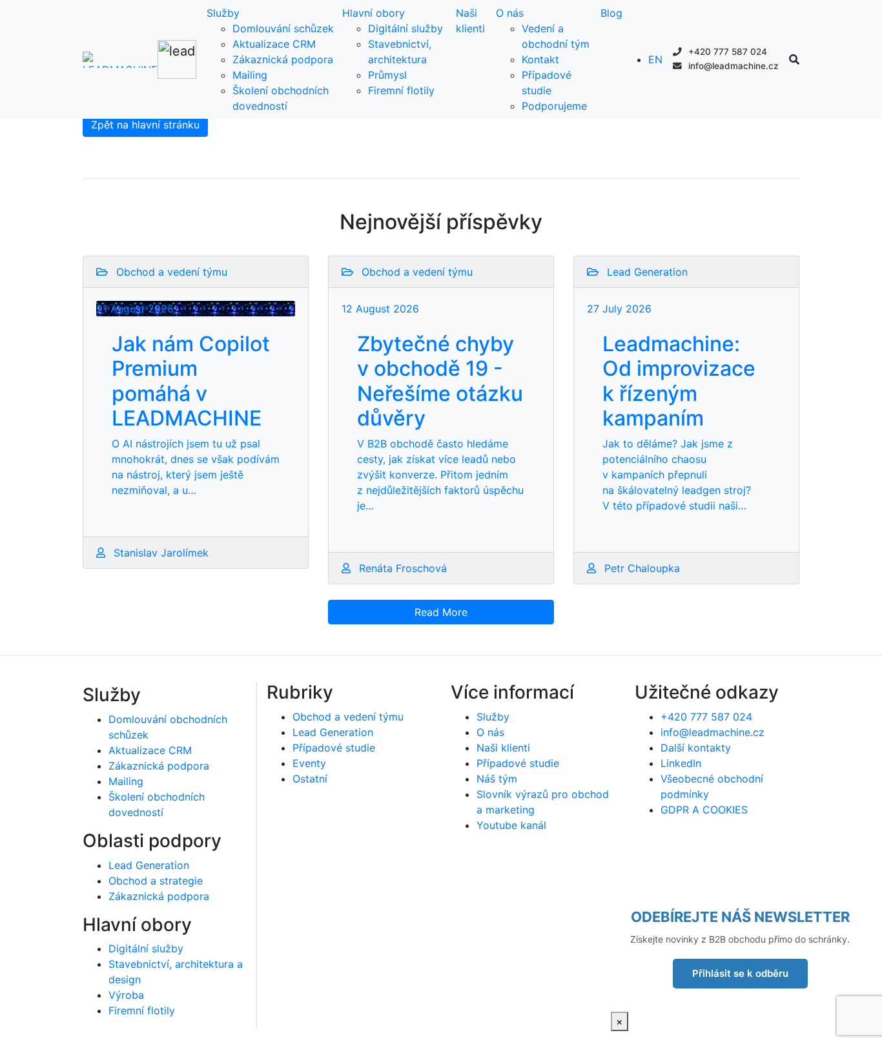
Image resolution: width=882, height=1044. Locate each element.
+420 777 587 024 (726, 51)
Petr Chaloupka (640, 568)
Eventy (309, 763)
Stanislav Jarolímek (159, 552)
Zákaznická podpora (282, 59)
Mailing (249, 74)
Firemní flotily (401, 90)
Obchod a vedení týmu (348, 716)
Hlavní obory (373, 12)
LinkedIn (681, 763)
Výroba (126, 994)
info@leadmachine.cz (732, 66)
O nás (510, 12)
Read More (441, 612)
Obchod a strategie (155, 880)
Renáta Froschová (401, 568)
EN (655, 59)
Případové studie (333, 747)
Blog (611, 12)
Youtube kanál (511, 825)
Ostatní (309, 778)
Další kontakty (696, 747)
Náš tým (497, 778)
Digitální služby (405, 28)
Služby (223, 12)
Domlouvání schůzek (283, 28)
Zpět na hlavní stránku (145, 124)
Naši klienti (503, 747)
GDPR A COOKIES (704, 809)
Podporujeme (554, 105)
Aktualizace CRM (274, 43)
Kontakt (540, 59)
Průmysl (387, 74)
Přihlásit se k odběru (740, 973)
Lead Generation (148, 865)
